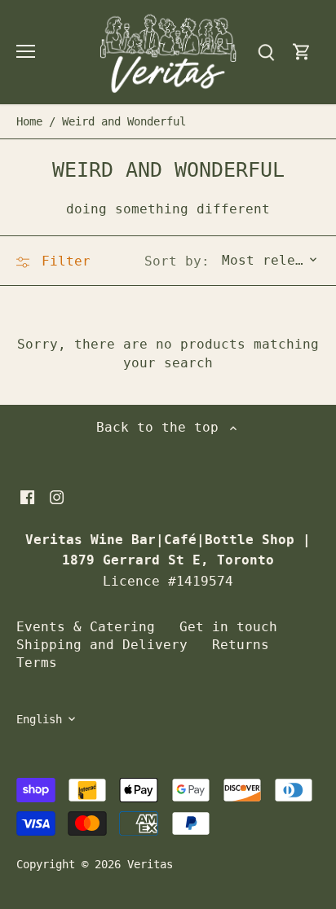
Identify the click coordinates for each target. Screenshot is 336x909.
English (39, 719)
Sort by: (177, 261)
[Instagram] (57, 497)
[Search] (266, 51)
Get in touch (228, 627)
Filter (62, 261)
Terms (36, 662)
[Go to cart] (302, 51)
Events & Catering (85, 627)
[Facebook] (27, 497)
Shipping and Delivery (102, 644)
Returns (240, 644)
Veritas (150, 864)
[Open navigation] (25, 51)
